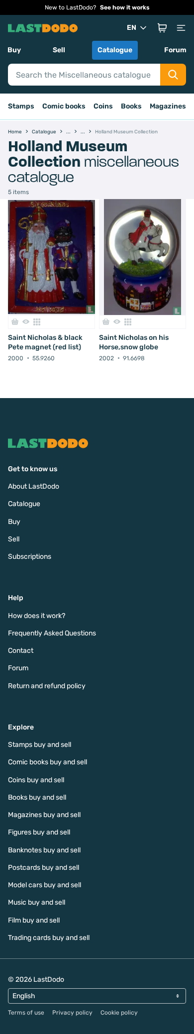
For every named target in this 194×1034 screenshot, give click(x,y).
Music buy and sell (36, 902)
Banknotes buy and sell (44, 850)
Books (131, 106)
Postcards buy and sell (43, 867)
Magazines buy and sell (44, 815)
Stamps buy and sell (39, 744)
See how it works (125, 7)
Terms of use (26, 1012)
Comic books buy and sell (47, 762)
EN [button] (131, 27)
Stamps (21, 106)
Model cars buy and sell (44, 885)
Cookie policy (119, 1012)
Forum (175, 50)
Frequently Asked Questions (52, 633)
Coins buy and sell (36, 780)
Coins (103, 106)
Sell (59, 50)
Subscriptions (29, 556)
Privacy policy (72, 1012)
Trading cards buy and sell (49, 937)
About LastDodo (33, 486)
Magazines (168, 106)
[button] (162, 28)
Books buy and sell (37, 797)
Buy (14, 50)
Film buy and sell (34, 920)
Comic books (64, 106)
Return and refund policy (47, 686)
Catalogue (114, 50)
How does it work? (36, 616)
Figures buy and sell (39, 832)
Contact (20, 650)
